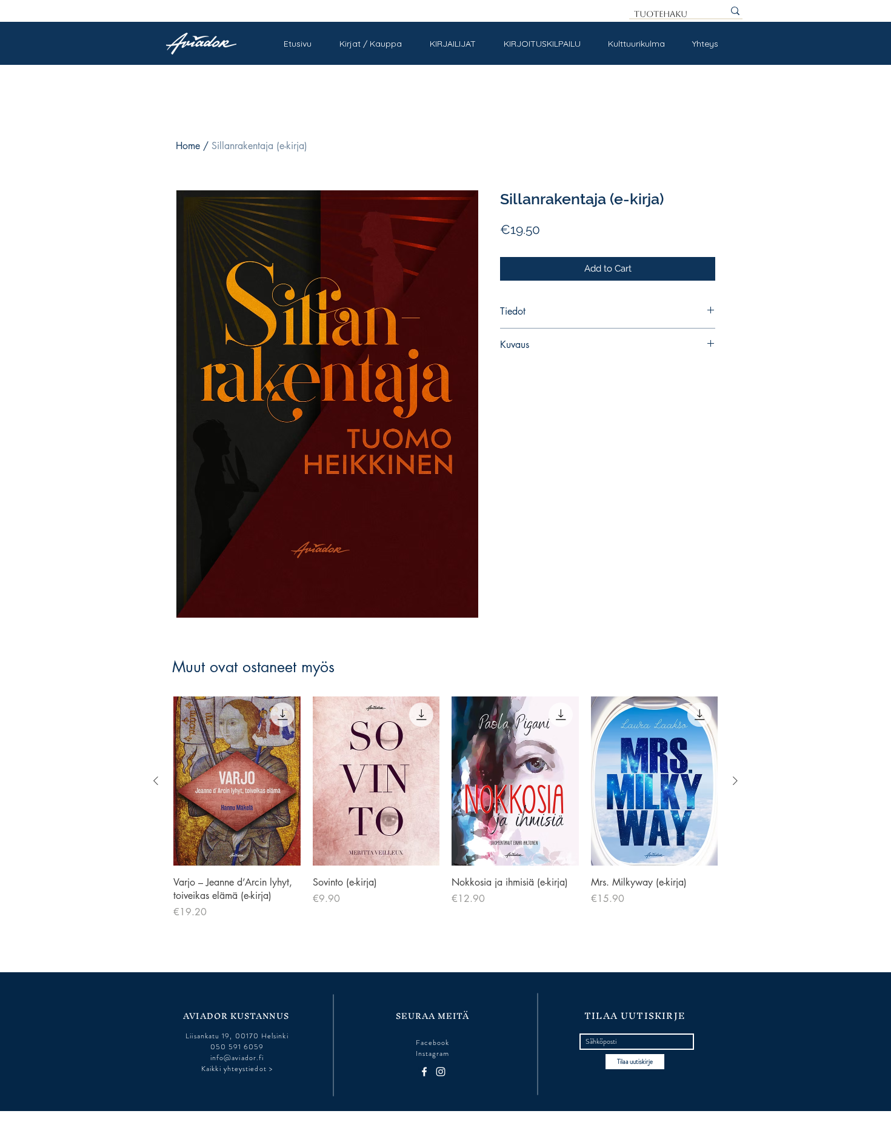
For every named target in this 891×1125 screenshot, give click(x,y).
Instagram (433, 1053)
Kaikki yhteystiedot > (237, 1068)
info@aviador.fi (237, 1057)
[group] (445, 808)
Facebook (433, 1042)
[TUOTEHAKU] (735, 11)
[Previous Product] (155, 780)
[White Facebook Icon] (424, 1072)
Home (188, 145)
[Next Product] (735, 780)
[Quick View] (237, 781)
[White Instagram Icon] (441, 1072)
